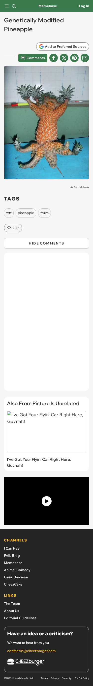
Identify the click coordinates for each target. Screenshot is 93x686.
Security (66, 678)
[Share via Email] (85, 58)
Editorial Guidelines (20, 618)
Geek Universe (16, 577)
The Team (12, 603)
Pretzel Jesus (81, 187)
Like (16, 227)
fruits (44, 213)
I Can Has (11, 548)
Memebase (47, 6)
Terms (44, 678)
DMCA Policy (81, 678)
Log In (84, 6)
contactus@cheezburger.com (31, 651)
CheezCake (13, 584)
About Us (11, 611)
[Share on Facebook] (53, 58)
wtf (8, 213)
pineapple (26, 213)
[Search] (13, 5)
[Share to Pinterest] (74, 58)
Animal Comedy (17, 570)
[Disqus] (46, 324)
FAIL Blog (12, 555)
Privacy (55, 678)
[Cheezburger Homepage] (46, 663)
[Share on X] (64, 58)
